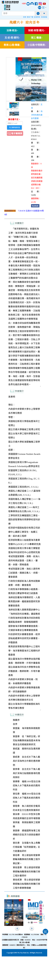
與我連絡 (44, 17)
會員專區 (37, 17)
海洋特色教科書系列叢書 (37, 114)
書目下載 (30, 17)
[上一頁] (7, 109)
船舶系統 (37, 62)
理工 (33, 59)
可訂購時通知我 (14, 127)
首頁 (24, 17)
